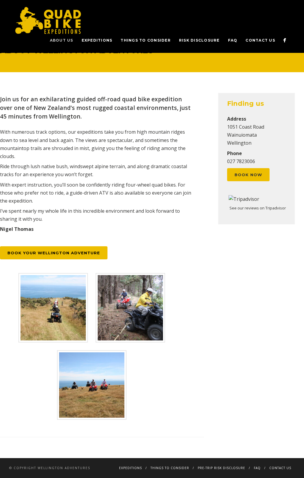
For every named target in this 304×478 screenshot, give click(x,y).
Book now (248, 174)
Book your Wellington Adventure (53, 252)
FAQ (233, 40)
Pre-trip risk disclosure (221, 468)
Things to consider (146, 40)
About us (61, 40)
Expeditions (97, 40)
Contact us (260, 40)
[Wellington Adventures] (284, 40)
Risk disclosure (199, 40)
